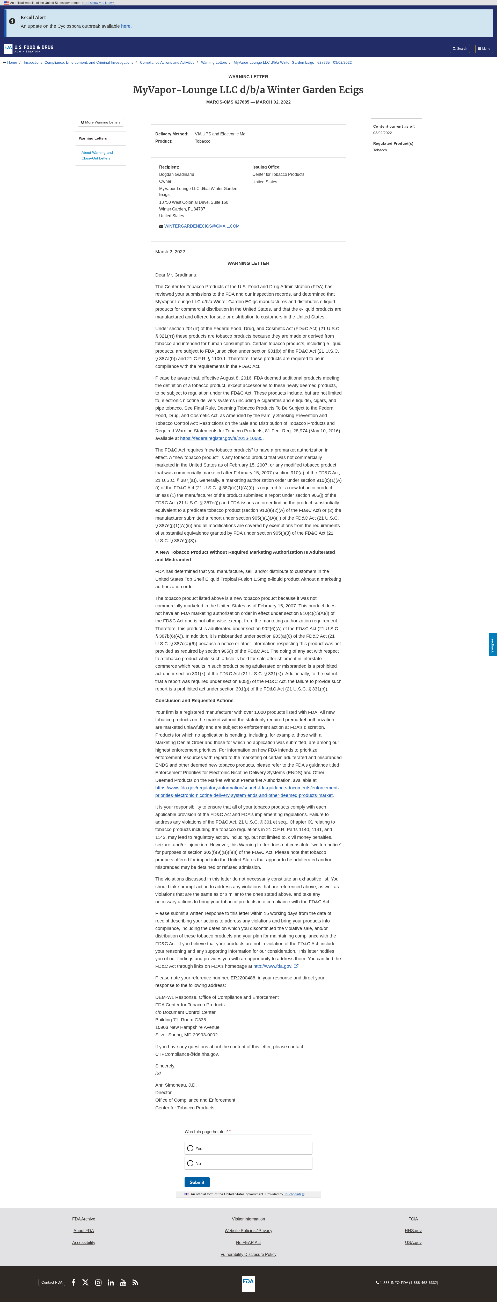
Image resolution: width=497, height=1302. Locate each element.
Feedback (493, 644)
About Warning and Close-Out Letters (97, 155)
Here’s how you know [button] (97, 3)
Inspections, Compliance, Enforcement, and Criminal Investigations (78, 62)
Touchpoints (292, 1194)
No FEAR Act (248, 1242)
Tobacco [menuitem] (380, 150)
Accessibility (83, 1242)
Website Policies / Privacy (248, 1230)
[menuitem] (396, 131)
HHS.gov (413, 1230)
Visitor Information (248, 1219)
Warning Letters (214, 62)
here (125, 26)
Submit (197, 1182)
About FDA (84, 1230)
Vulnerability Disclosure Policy (248, 1254)
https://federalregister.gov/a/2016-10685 (221, 438)
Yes (198, 1148)
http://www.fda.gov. (273, 966)
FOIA (413, 1219)
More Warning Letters (102, 122)
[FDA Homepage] (28, 49)
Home (12, 62)
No (198, 1163)
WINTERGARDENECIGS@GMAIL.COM (201, 226)
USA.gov (413, 1242)
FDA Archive (83, 1219)
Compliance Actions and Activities (167, 62)
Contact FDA (51, 1282)
